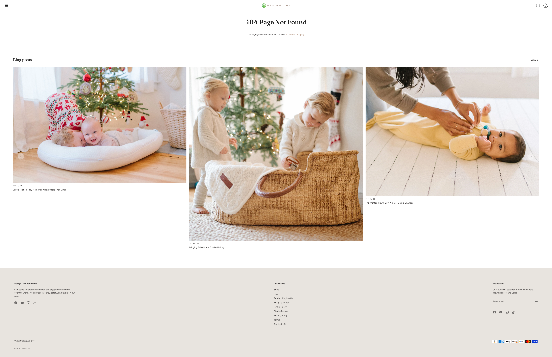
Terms (277, 319)
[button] (21, 156)
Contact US (279, 324)
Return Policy (280, 307)
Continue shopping (295, 34)
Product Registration (284, 298)
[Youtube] (22, 302)
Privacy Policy (280, 315)
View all (535, 59)
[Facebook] (15, 302)
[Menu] (6, 5)
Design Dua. (26, 348)
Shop (276, 289)
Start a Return (281, 311)
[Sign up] (536, 301)
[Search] (538, 6)
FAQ (276, 294)
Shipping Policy (281, 302)
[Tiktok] (34, 302)
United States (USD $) (23, 341)
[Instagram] (28, 302)
